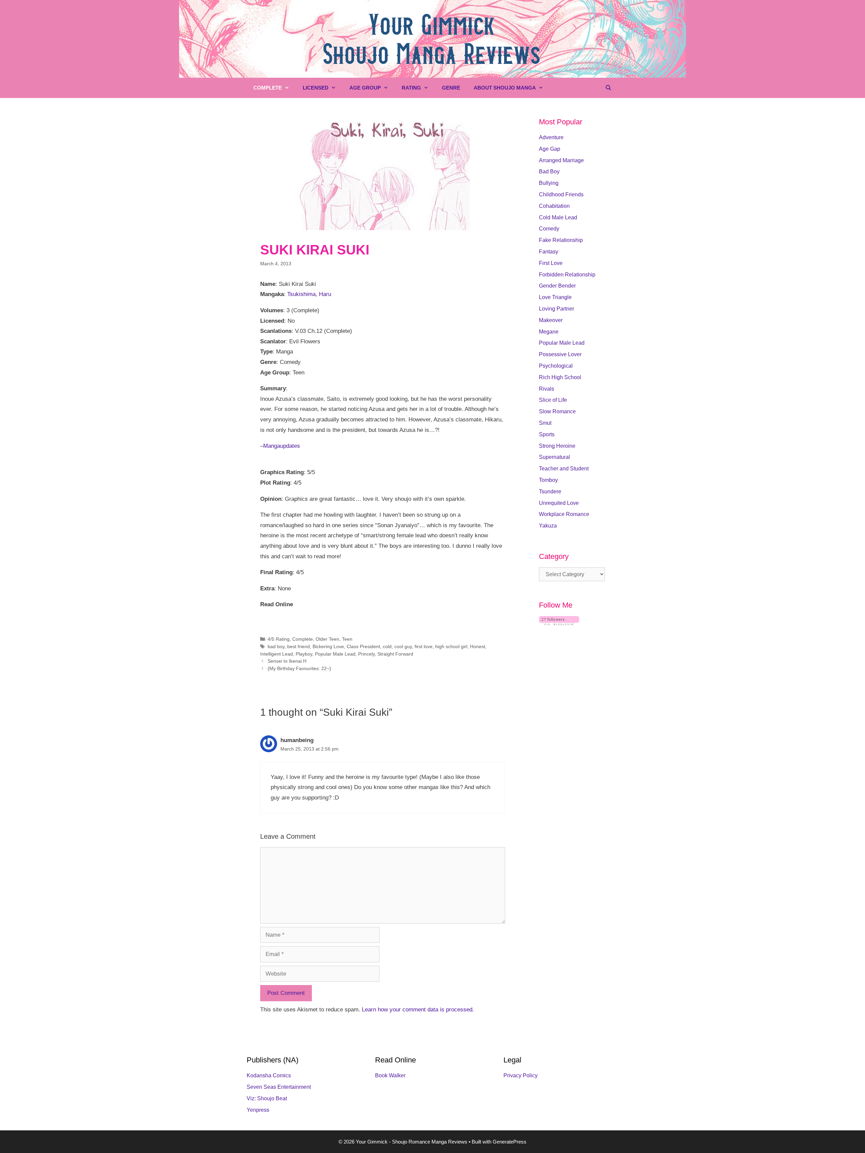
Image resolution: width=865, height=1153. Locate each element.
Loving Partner (556, 309)
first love (423, 646)
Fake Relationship (561, 240)
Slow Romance (557, 411)
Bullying (549, 183)
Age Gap (549, 149)
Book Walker (390, 1075)
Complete (267, 88)
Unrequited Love (559, 503)
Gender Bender (557, 286)
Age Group (365, 88)
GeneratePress (509, 1142)
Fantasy (548, 251)
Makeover (551, 320)
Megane (549, 332)
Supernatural (554, 457)
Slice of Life (553, 400)
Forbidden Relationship (567, 274)
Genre (451, 88)
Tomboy (548, 480)
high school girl (451, 646)
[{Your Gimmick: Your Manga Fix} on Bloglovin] (559, 623)
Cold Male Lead (558, 217)
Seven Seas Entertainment (279, 1087)
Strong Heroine (557, 446)
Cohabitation (554, 206)
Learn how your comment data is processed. (418, 1009)
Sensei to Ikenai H (287, 661)
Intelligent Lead (276, 654)
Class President (363, 646)
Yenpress (258, 1110)
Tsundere (550, 491)
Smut (545, 423)
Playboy (304, 654)
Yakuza (548, 526)
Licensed (315, 88)
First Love (551, 263)
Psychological (556, 366)
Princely (366, 654)
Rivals (546, 389)
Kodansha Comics (269, 1075)
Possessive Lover (560, 354)
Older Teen (327, 639)
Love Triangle (555, 297)
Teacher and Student (564, 468)
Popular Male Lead (335, 654)
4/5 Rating (279, 639)
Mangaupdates (281, 446)
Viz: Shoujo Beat (267, 1098)
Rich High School (560, 377)
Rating (411, 88)
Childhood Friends (561, 194)
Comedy (549, 228)
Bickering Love (328, 646)
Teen (347, 639)
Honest (477, 646)
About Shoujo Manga (505, 88)
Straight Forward (395, 654)
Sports (546, 434)
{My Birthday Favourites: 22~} (299, 668)
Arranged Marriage (561, 160)
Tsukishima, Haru (309, 294)
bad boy (276, 646)
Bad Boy (549, 171)
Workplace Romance (564, 514)
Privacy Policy (520, 1075)
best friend (298, 646)
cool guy (403, 646)
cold (387, 646)
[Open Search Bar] (608, 88)
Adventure (551, 137)
